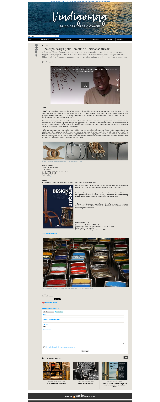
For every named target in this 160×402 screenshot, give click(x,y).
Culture (69, 39)
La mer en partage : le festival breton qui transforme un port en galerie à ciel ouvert (114, 385)
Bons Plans (95, 39)
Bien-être (82, 39)
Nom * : (45, 314)
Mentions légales (80, 395)
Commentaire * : (48, 330)
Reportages (45, 39)
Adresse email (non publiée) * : (52, 319)
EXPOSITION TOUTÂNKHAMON (56, 383)
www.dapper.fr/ (46, 177)
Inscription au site (89, 396)
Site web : (46, 325)
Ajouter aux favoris (51, 302)
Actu (30, 39)
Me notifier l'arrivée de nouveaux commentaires (60, 347)
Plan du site (68, 396)
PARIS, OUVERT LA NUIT (85, 383)
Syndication (79, 396)
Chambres (57, 39)
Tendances (120, 39)
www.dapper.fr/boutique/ (49, 233)
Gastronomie (108, 39)
